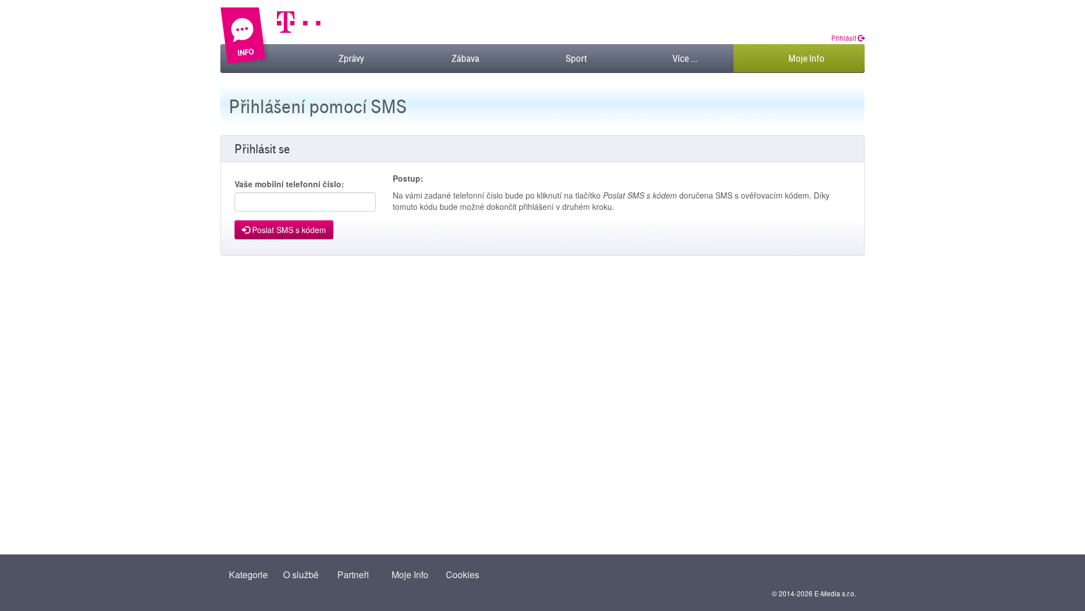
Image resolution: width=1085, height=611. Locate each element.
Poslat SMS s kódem (288, 229)
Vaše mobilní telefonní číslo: (289, 184)
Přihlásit (844, 37)
